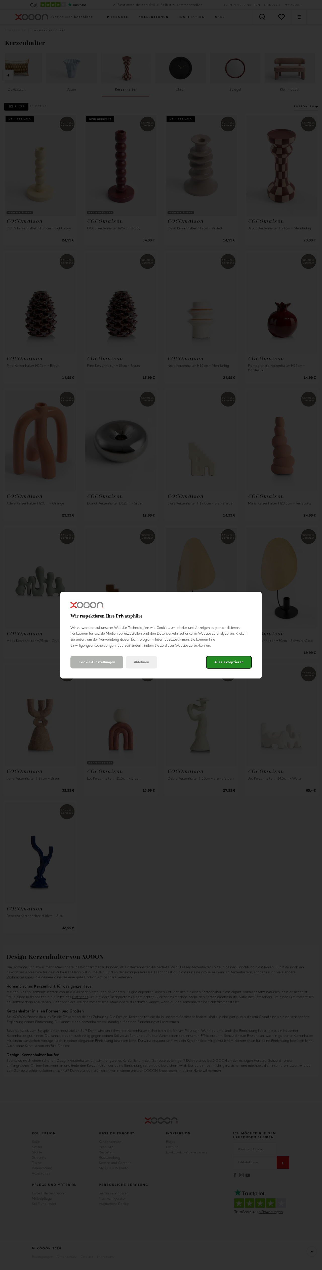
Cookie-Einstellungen (96, 662)
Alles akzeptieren (229, 662)
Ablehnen (141, 662)
